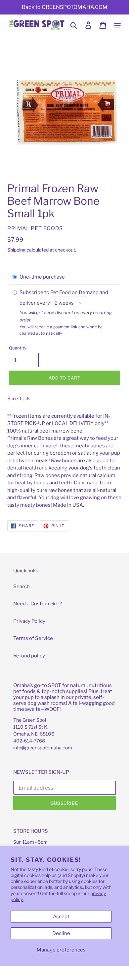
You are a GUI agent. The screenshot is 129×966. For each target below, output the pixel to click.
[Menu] (117, 25)
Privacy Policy (29, 621)
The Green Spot (29, 720)
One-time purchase (42, 277)
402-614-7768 (29, 740)
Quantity (17, 347)
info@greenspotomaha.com (42, 747)
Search (21, 586)
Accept (61, 917)
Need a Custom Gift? (37, 604)
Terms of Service (33, 638)
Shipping (16, 250)
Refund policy (29, 656)
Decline (61, 933)
